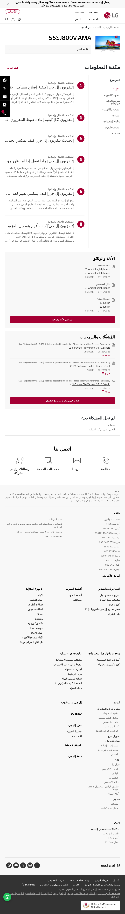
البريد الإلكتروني (111, 575)
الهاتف (115, 773)
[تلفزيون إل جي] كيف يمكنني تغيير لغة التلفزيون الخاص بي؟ (39, 193)
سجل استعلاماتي (109, 808)
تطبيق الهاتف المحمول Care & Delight (103, 788)
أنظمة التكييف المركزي (70, 683)
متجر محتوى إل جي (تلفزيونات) (104, 609)
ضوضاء (116, 133)
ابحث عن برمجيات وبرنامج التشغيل (62, 400)
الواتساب (113, 777)
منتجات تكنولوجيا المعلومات (104, 653)
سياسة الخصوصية (55, 880)
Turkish (106, 302)
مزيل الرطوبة (75, 673)
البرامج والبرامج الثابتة (107, 730)
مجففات (39, 618)
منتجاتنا (114, 803)
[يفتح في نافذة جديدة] (37, 865)
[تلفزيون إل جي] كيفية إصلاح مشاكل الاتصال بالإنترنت (39, 87)
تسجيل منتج (114, 736)
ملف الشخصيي (110, 722)
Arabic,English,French (99, 269)
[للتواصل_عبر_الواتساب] (7, 897)
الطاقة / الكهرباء (111, 109)
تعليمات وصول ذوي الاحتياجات (54, 884)
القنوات (116, 115)
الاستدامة (77, 736)
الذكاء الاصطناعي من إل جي (105, 829)
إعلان (117, 759)
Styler (40, 613)
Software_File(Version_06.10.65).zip (91, 347)
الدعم (117, 702)
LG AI (117, 822)
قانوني (76, 884)
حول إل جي (75, 725)
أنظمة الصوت (74, 588)
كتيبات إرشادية (110, 726)
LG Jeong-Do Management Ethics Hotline (103, 905)
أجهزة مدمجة (36, 628)
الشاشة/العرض (112, 127)
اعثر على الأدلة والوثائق (62, 319)
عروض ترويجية (73, 744)
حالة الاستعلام (111, 782)
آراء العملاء (113, 793)
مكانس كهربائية (35, 623)
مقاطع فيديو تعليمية (108, 717)
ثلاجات (40, 595)
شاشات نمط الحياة (110, 599)
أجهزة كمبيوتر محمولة (109, 664)
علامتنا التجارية (74, 731)
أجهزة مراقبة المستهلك (108, 659)
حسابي (116, 799)
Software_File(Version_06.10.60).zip (91, 384)
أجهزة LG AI (37, 632)
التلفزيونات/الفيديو (109, 588)
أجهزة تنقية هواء (73, 669)
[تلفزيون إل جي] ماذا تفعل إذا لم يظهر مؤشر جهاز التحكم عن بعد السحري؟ (39, 160)
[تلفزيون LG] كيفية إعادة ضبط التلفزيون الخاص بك (39, 119)
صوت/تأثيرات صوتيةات (113, 102)
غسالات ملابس (35, 609)
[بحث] (7, 19)
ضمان (111, 425)
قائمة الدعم (82, 49)
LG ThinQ (76, 713)
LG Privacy (30, 884)
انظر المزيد (12, 67)
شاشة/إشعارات (111, 121)
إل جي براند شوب (71, 702)
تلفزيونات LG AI (110, 833)
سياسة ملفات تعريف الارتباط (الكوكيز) (102, 884)
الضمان (114, 754)
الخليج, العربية (108, 865)
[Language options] (19, 19)
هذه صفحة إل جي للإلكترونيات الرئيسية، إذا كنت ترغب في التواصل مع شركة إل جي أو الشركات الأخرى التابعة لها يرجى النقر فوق (64, 895)
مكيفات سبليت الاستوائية (69, 659)
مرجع (107, 354)
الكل (117, 89)
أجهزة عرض (114, 604)
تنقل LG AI (113, 842)
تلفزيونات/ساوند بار (110, 595)
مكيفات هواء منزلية (71, 653)
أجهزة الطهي (36, 599)
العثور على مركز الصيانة (102, 429)
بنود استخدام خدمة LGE (79, 880)
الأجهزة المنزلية (34, 588)
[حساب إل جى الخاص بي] (13, 19)
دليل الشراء (114, 613)
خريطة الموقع (101, 880)
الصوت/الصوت (112, 95)
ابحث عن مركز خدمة (107, 749)
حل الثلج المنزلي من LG (31, 642)
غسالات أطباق (35, 604)
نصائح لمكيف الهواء (72, 678)
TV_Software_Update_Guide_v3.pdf (91, 366)
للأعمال (12, 11)
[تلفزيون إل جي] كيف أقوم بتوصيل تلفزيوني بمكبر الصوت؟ (39, 225)
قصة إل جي (75, 756)
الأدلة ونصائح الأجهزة (32, 637)
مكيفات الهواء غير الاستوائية (67, 664)
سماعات (77, 599)
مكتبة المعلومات (110, 713)
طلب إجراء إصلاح (109, 745)
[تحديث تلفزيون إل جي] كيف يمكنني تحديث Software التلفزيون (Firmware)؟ (39, 140)
